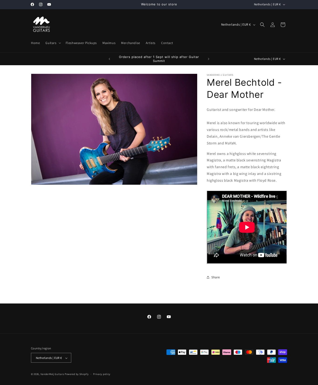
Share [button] (215, 277)
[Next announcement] (208, 59)
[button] (53, 43)
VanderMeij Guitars (52, 374)
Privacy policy (101, 374)
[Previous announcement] (109, 59)
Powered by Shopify (77, 374)
